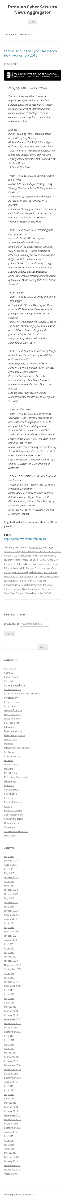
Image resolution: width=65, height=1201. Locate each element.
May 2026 (9, 856)
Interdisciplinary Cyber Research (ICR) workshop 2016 (30, 53)
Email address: (12, 623)
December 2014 (12, 1165)
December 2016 (12, 1065)
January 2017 (11, 1061)
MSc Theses (10, 772)
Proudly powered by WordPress (20, 1194)
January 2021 (11, 935)
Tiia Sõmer (27, 589)
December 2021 (12, 914)
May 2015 (9, 1144)
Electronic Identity (13, 731)
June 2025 (9, 868)
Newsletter (10, 781)
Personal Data (11, 789)
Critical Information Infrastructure (21, 693)
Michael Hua (50, 572)
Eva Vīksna (19, 555)
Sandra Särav (45, 584)
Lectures (8, 760)
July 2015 (8, 1136)
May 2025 (9, 873)
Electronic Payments (14, 735)
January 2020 (11, 960)
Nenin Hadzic (11, 576)
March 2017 (10, 1052)
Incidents (9, 743)
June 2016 (9, 1090)
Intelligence (10, 752)
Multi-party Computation (16, 777)
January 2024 (11, 889)
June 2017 (9, 1040)
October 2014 (11, 1173)
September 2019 (12, 969)
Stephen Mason (12, 589)
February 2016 (11, 1106)
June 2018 (9, 994)
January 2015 (11, 1161)
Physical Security (13, 802)
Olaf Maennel (26, 576)
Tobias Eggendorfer (44, 589)
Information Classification (17, 747)
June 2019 (9, 973)
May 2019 (9, 977)
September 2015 (12, 1127)
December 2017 (12, 1019)
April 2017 (9, 1048)
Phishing (8, 798)
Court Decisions (12, 689)
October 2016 (11, 1073)
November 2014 (12, 1169)
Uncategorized (12, 823)
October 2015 (11, 1123)
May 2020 (9, 952)
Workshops (36, 547)
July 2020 (8, 944)
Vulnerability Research (16, 831)
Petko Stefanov (27, 580)
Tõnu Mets (9, 593)
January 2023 (11, 902)
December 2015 (12, 1115)
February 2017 (11, 1056)
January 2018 (11, 1015)
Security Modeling (13, 818)
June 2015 (9, 1140)
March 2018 (10, 1006)
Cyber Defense (12, 701)
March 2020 (10, 956)
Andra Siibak (27, 551)
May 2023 (9, 898)
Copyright (9, 681)
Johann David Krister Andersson (34, 564)
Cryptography (11, 697)
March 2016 (10, 1102)
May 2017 (9, 1044)
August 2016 (10, 1081)
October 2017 (11, 1027)
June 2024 (9, 881)
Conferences (11, 676)
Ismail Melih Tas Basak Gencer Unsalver (36, 559)
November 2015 (12, 1119)
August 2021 (10, 919)
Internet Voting (12, 756)
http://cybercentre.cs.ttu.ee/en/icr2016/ (25, 538)
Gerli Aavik (31, 555)
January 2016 (11, 1111)
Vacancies (9, 827)
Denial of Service (13, 710)
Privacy (8, 806)
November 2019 (12, 965)
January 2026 (11, 860)
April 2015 (9, 1148)
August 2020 (10, 939)
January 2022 (11, 910)
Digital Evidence (12, 718)
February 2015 (11, 1157)
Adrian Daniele (12, 551)
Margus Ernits (33, 568)
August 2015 (10, 1132)
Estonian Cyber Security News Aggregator (32, 9)
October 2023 (11, 894)
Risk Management (13, 814)
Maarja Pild (19, 568)
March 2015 (10, 1152)
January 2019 (11, 981)
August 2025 (10, 864)
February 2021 (11, 931)
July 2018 (8, 990)
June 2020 (9, 948)
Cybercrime (10, 706)
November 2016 (12, 1069)
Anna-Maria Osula (44, 551)
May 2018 (9, 998)
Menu (32, 21)
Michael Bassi (36, 572)
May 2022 (9, 906)
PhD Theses (10, 793)
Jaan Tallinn (10, 564)
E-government (11, 722)
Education (9, 727)
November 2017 (12, 1023)
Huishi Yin (9, 559)
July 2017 (8, 1035)
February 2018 (11, 1010)
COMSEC (8, 672)
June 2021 (9, 923)
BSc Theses (10, 668)
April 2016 (9, 1098)
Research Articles (13, 810)
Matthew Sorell (20, 572)
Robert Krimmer (29, 584)
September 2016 (12, 1077)
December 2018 (12, 985)
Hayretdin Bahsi (46, 555)
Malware (8, 768)
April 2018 (9, 1002)
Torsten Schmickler (26, 593)
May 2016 (9, 1094)
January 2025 (11, 877)
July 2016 (8, 1086)
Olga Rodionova (42, 576)
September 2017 (12, 1031)
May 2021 (9, 927)
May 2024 (9, 885)
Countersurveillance (14, 685)
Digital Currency (12, 714)
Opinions (9, 785)
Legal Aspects (11, 764)
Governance (10, 739)
